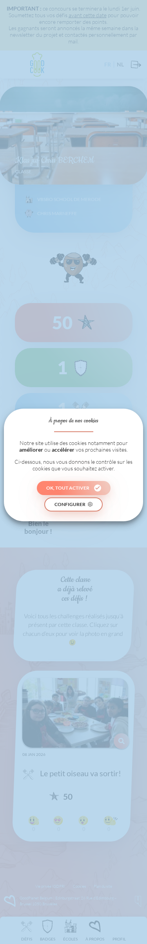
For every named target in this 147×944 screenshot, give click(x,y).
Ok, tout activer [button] (67, 488)
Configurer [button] (69, 504)
